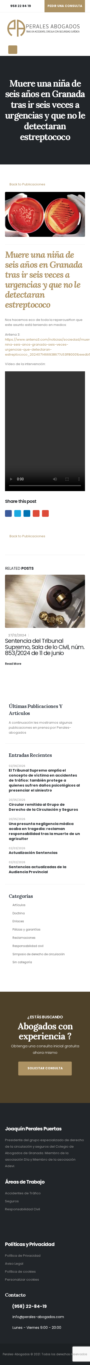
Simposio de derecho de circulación (38, 954)
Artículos (19, 905)
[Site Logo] (42, 28)
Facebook (8, 513)
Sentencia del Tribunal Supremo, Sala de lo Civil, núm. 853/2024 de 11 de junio (44, 647)
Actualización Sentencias (33, 852)
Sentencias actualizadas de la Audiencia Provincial (37, 869)
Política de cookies (20, 1271)
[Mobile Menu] (12, 49)
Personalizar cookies (22, 1279)
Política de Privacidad (22, 1255)
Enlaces (18, 921)
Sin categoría (22, 962)
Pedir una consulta (65, 6)
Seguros (12, 1201)
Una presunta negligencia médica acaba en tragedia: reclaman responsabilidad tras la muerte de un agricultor (44, 831)
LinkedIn (27, 513)
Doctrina (18, 913)
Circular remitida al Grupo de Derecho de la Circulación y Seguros (43, 807)
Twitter (17, 513)
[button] (83, 27)
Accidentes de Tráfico (23, 1193)
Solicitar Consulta (45, 1068)
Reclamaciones (24, 938)
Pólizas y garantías (26, 930)
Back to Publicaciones (27, 184)
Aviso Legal (14, 1263)
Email (45, 513)
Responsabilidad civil (28, 946)
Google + (36, 513)
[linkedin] (7, 1222)
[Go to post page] (45, 601)
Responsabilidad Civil (22, 1209)
